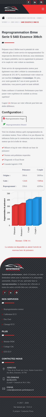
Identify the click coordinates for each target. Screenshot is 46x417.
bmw (39, 18)
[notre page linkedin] (35, 2)
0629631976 (12, 380)
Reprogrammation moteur (21, 18)
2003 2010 (15, 22)
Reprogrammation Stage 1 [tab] (15, 119)
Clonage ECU (9, 324)
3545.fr (29, 407)
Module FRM (9, 342)
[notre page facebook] (28, 2)
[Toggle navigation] (43, 9)
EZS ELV (8, 352)
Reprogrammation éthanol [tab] (16, 125)
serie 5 (5, 22)
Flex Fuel (7, 319)
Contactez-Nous (27, 411)
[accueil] (3, 18)
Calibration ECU (10, 314)
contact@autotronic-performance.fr (20, 390)
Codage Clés (9, 347)
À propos (16, 411)
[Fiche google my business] (41, 2)
